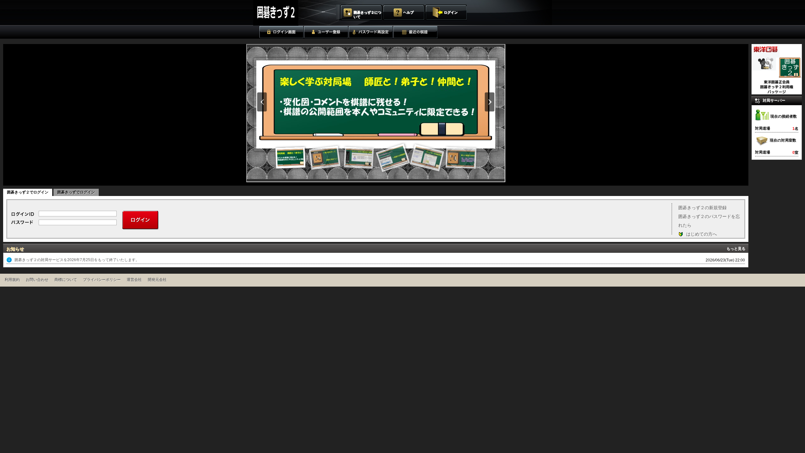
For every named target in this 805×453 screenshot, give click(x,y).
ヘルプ (408, 12)
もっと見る (735, 248)
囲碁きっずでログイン (76, 192)
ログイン (451, 12)
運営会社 (134, 279)
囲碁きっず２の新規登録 (702, 207)
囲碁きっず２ (291, 12)
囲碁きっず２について (367, 14)
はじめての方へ (701, 234)
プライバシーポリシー (102, 279)
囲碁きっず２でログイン (27, 192)
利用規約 (12, 279)
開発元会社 (157, 279)
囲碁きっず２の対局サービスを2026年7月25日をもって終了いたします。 (76, 260)
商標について (65, 279)
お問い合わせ (37, 279)
